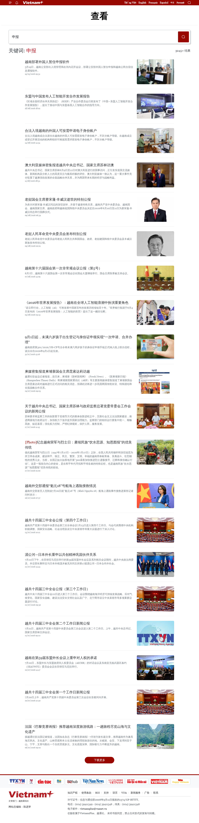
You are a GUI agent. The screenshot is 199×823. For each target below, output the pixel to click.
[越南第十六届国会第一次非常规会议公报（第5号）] (155, 278)
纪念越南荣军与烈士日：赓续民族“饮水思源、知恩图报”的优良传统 (78, 444)
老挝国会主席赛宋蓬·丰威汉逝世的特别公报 (58, 199)
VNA (124, 792)
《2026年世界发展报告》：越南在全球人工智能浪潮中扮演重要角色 (76, 303)
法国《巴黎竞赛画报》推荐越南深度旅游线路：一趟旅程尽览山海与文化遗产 (78, 729)
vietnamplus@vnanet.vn (93, 808)
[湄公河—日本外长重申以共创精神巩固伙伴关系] (155, 564)
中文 (172, 3)
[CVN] (116, 781)
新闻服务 (136, 792)
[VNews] (31, 781)
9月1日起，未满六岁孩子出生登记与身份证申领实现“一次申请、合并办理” (78, 339)
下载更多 (99, 760)
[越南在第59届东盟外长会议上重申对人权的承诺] (155, 667)
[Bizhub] (72, 781)
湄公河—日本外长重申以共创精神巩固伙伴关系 (60, 555)
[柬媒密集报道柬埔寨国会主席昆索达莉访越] (155, 381)
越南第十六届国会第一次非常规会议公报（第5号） (63, 268)
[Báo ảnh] (159, 781)
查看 (99, 16)
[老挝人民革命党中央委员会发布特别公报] (155, 243)
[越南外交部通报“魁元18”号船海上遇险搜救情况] (155, 495)
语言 (115, 792)
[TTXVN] (17, 781)
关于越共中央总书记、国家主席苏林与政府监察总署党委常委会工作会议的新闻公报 (78, 408)
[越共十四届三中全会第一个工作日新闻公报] (155, 702)
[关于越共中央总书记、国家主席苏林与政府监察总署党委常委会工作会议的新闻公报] (155, 416)
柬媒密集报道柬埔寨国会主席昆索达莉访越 (57, 371)
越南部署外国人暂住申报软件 (47, 62)
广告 (146, 792)
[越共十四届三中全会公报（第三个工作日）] (155, 598)
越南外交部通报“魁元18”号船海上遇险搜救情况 (60, 486)
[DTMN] (136, 781)
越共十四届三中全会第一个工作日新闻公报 (57, 692)
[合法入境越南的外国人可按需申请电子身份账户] (155, 140)
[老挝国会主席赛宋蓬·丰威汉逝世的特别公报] (155, 209)
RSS (97, 792)
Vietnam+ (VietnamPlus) (33, 2)
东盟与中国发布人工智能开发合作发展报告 (57, 96)
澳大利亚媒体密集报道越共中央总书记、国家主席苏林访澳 (69, 165)
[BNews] (59, 781)
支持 (106, 792)
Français (153, 2)
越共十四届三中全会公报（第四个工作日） (57, 520)
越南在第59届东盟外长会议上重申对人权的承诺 (61, 658)
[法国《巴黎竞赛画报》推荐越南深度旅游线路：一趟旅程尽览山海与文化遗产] (155, 736)
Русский (180, 3)
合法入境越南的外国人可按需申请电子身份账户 (61, 131)
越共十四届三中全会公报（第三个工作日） (57, 589)
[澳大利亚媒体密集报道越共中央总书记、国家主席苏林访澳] (155, 174)
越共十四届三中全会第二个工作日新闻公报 (57, 623)
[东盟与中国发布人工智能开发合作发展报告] (155, 106)
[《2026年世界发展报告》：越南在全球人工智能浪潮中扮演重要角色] (155, 312)
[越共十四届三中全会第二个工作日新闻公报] (155, 633)
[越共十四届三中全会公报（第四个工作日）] (155, 530)
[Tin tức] (44, 781)
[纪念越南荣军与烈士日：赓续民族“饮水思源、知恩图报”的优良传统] (155, 452)
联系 (155, 792)
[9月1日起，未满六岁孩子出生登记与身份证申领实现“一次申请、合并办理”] (155, 346)
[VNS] (93, 781)
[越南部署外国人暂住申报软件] (155, 71)
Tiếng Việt (130, 2)
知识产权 (73, 792)
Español (164, 2)
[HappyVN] (180, 781)
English (142, 2)
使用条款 (86, 792)
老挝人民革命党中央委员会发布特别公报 (55, 234)
